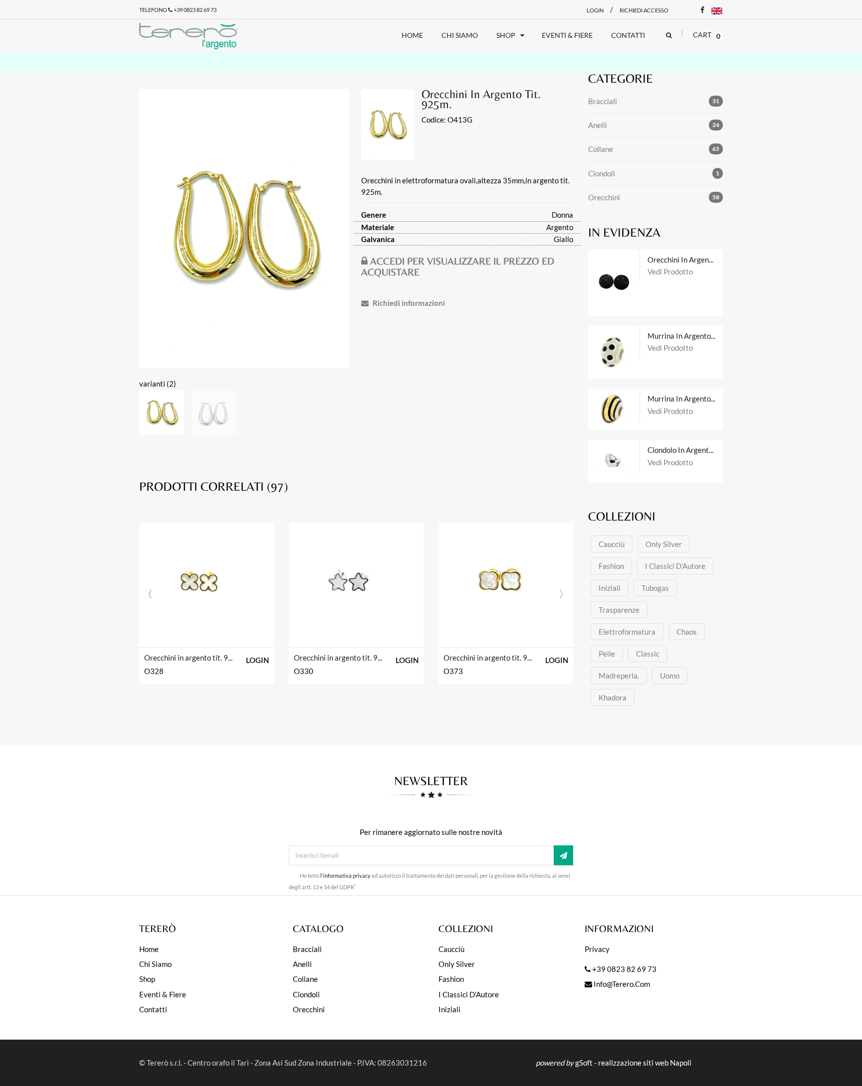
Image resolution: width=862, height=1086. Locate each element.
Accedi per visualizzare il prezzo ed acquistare (457, 266)
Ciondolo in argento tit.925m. (685, 449)
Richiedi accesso (644, 10)
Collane (600, 148)
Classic (647, 653)
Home (149, 949)
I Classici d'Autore (675, 565)
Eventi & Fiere (162, 994)
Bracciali (602, 101)
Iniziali (610, 587)
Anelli (597, 125)
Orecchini (604, 197)
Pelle (607, 653)
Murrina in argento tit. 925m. (685, 335)
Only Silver (664, 544)
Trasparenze (619, 609)
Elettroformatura (627, 631)
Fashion (611, 565)
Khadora (613, 697)
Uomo (669, 675)
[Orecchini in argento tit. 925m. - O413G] (244, 228)
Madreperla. (619, 675)
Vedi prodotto (670, 271)
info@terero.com (621, 983)
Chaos (686, 631)
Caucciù (612, 544)
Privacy (597, 949)
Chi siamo (155, 963)
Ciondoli (601, 173)
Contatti (153, 1009)
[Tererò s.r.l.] (197, 35)
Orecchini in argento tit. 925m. (188, 657)
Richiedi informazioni (408, 302)
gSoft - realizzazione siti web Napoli (633, 1062)
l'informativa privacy (345, 876)
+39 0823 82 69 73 (194, 9)
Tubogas (655, 587)
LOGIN (257, 660)
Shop (147, 978)
